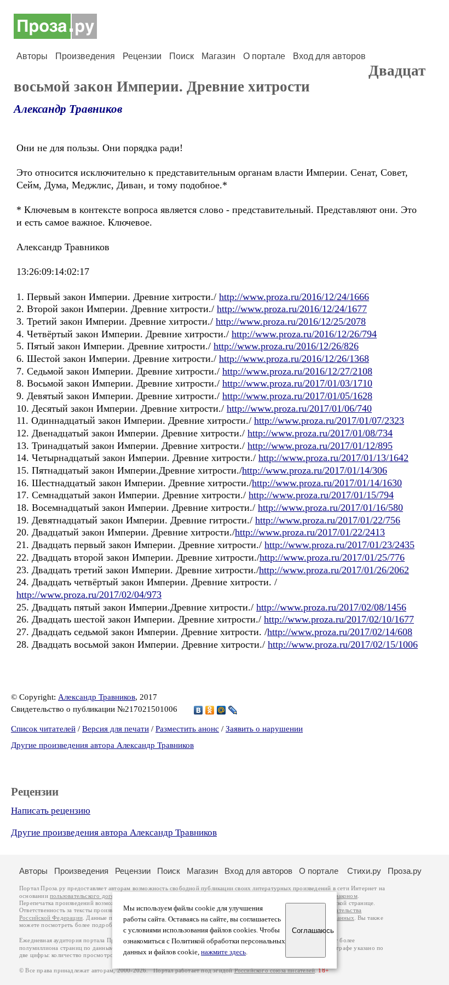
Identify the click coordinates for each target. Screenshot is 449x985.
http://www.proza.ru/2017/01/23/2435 (339, 544)
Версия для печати (115, 728)
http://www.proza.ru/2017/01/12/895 (320, 445)
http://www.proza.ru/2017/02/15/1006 (343, 644)
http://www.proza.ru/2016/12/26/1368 (294, 358)
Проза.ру (405, 870)
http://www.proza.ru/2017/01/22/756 (327, 520)
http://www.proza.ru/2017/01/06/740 (299, 408)
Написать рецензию (50, 810)
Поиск (181, 56)
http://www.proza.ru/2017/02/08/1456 (331, 607)
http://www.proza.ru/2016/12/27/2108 (297, 371)
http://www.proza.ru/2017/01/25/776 (332, 557)
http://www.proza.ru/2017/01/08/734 (320, 433)
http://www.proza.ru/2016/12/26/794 (304, 334)
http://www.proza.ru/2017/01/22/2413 (310, 532)
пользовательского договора (88, 896)
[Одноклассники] (210, 710)
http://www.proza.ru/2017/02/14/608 (339, 631)
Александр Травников (68, 109)
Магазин (218, 56)
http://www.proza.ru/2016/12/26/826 (286, 346)
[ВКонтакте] (198, 710)
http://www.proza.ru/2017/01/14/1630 (327, 482)
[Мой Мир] (221, 710)
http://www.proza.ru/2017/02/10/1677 (339, 619)
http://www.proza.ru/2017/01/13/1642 (333, 457)
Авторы (32, 56)
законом (346, 896)
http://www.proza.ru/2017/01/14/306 (314, 470)
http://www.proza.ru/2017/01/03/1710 (297, 383)
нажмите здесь (223, 952)
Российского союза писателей (274, 970)
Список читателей (43, 728)
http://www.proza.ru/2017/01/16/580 (330, 507)
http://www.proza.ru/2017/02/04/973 (89, 594)
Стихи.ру (364, 870)
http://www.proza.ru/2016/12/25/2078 (291, 321)
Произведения (85, 56)
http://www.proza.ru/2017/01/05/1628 (297, 395)
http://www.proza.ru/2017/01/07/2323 (329, 420)
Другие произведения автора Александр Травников (102, 745)
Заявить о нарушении (264, 728)
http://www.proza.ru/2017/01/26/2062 (334, 569)
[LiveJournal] (233, 710)
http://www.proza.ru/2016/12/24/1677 (292, 308)
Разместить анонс (187, 728)
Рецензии (142, 56)
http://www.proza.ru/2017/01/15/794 (321, 494)
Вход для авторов (329, 56)
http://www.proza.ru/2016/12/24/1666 (294, 296)
